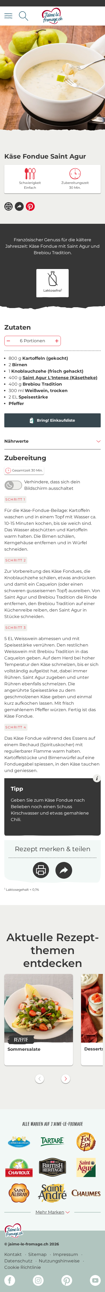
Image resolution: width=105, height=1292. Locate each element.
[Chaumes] (86, 1193)
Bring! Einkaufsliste (56, 420)
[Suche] (23, 16)
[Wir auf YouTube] (95, 1281)
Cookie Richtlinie (22, 1267)
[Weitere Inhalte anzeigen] (65, 1078)
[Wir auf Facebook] (9, 1281)
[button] (19, 206)
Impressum (66, 1254)
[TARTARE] (52, 1141)
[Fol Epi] (86, 1141)
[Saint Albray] (19, 1193)
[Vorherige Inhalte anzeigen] (39, 1078)
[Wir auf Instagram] (38, 1281)
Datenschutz (18, 1260)
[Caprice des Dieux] (19, 1142)
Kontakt (13, 1254)
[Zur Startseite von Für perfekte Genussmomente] (52, 16)
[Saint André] (52, 1193)
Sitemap (38, 1254)
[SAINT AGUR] (86, 1167)
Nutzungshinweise (60, 1260)
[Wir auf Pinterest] (66, 1281)
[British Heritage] (52, 1167)
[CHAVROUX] (19, 1167)
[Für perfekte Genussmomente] (13, 1230)
